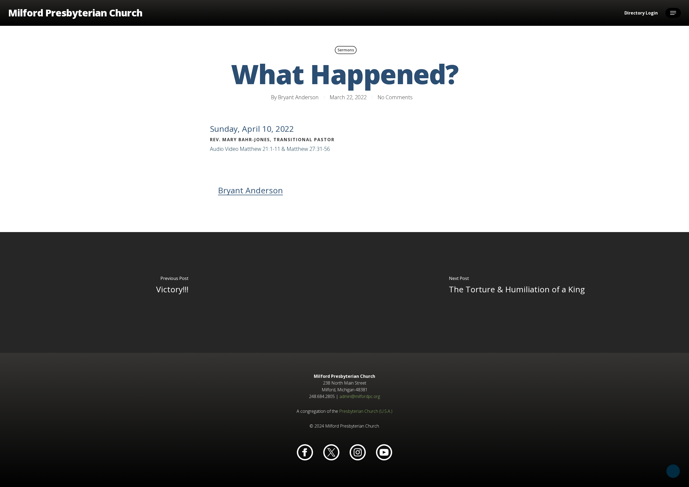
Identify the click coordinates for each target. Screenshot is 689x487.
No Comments (395, 97)
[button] (673, 13)
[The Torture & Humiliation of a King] (516, 292)
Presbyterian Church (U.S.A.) (365, 411)
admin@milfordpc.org (359, 396)
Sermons (346, 49)
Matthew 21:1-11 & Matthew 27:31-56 (285, 148)
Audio (217, 148)
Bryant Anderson (298, 97)
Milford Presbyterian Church (75, 13)
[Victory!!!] (172, 292)
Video (231, 148)
